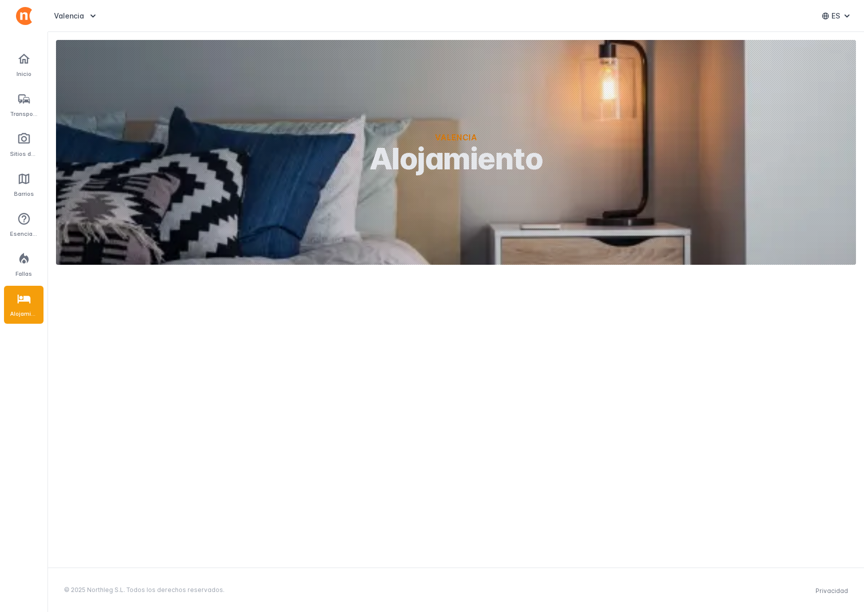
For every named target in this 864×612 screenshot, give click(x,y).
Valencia (76, 15)
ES (843, 18)
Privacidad (832, 591)
